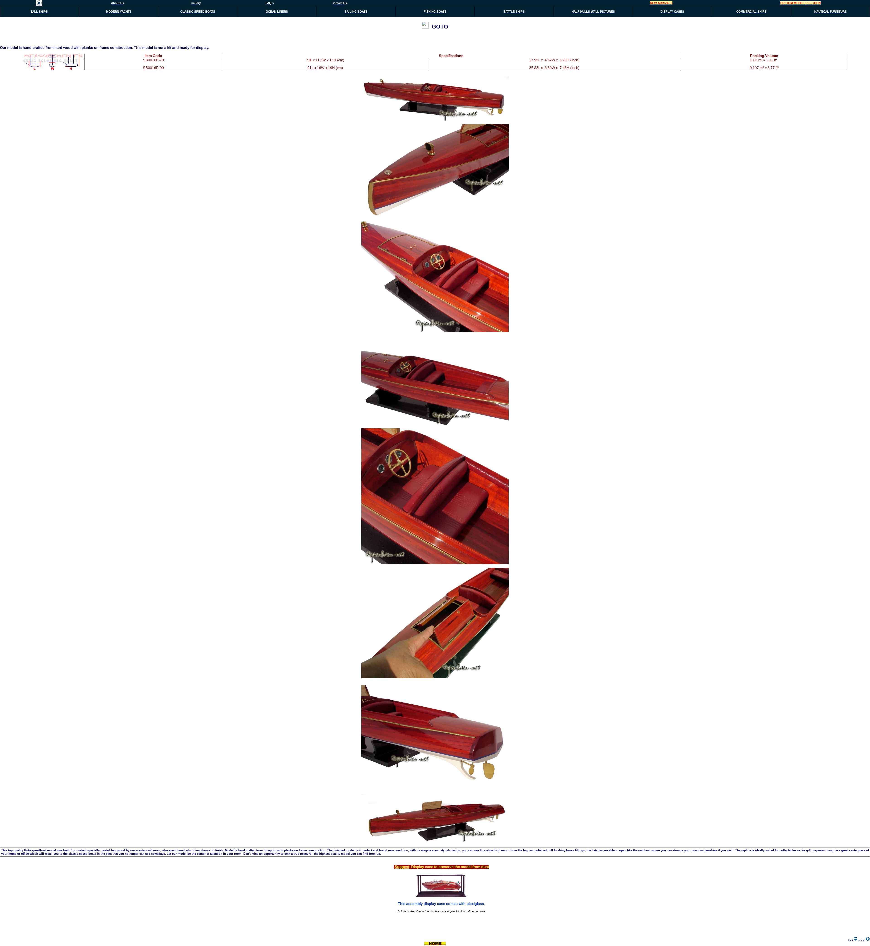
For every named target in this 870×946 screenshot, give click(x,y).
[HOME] (39, 5)
